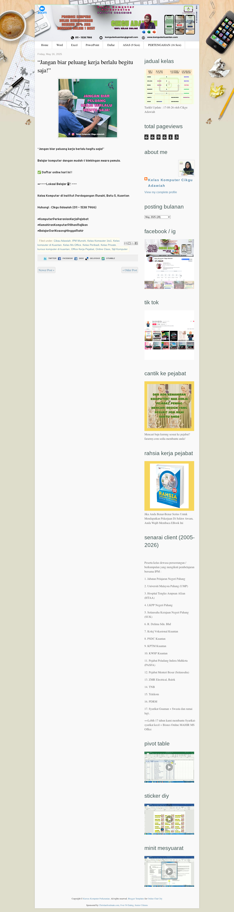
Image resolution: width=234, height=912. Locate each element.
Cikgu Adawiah (62, 240)
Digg (81, 258)
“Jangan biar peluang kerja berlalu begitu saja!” (85, 66)
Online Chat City (155, 898)
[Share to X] (133, 243)
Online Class (103, 249)
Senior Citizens (141, 905)
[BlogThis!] (129, 243)
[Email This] (126, 243)
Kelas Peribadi (91, 244)
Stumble (110, 258)
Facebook (68, 258)
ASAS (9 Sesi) (131, 45)
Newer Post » (46, 270)
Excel (74, 45)
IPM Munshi (79, 240)
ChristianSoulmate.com (109, 905)
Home (44, 45)
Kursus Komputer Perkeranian (96, 898)
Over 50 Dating (127, 905)
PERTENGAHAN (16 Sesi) (164, 45)
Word (59, 45)
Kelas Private (108, 244)
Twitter (52, 258)
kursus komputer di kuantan (53, 249)
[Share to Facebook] (136, 243)
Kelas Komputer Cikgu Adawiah (170, 183)
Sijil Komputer (120, 249)
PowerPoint (92, 45)
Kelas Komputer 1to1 (99, 240)
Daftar (111, 45)
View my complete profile (160, 192)
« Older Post (129, 270)
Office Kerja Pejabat (82, 249)
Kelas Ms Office (72, 244)
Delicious (95, 258)
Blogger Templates (136, 898)
